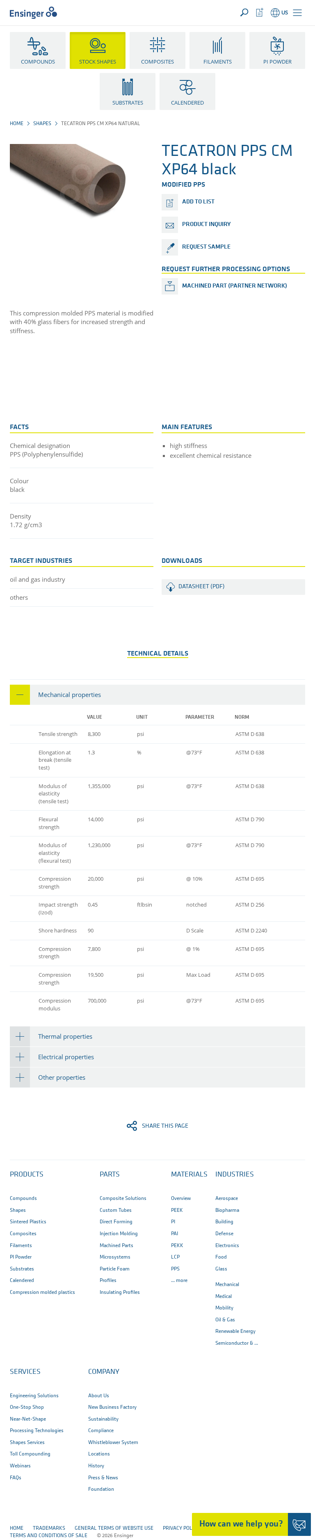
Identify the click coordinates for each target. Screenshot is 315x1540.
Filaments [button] (217, 61)
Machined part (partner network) (234, 286)
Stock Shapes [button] (97, 61)
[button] (297, 13)
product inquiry (206, 225)
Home (16, 123)
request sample (206, 247)
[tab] (157, 695)
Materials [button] (189, 1175)
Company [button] (103, 1372)
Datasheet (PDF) (201, 587)
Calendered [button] (187, 102)
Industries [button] (234, 1175)
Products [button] (26, 1175)
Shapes (42, 123)
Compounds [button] (38, 61)
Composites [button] (157, 61)
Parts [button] (110, 1175)
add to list (198, 202)
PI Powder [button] (277, 61)
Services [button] (25, 1372)
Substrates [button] (127, 102)
